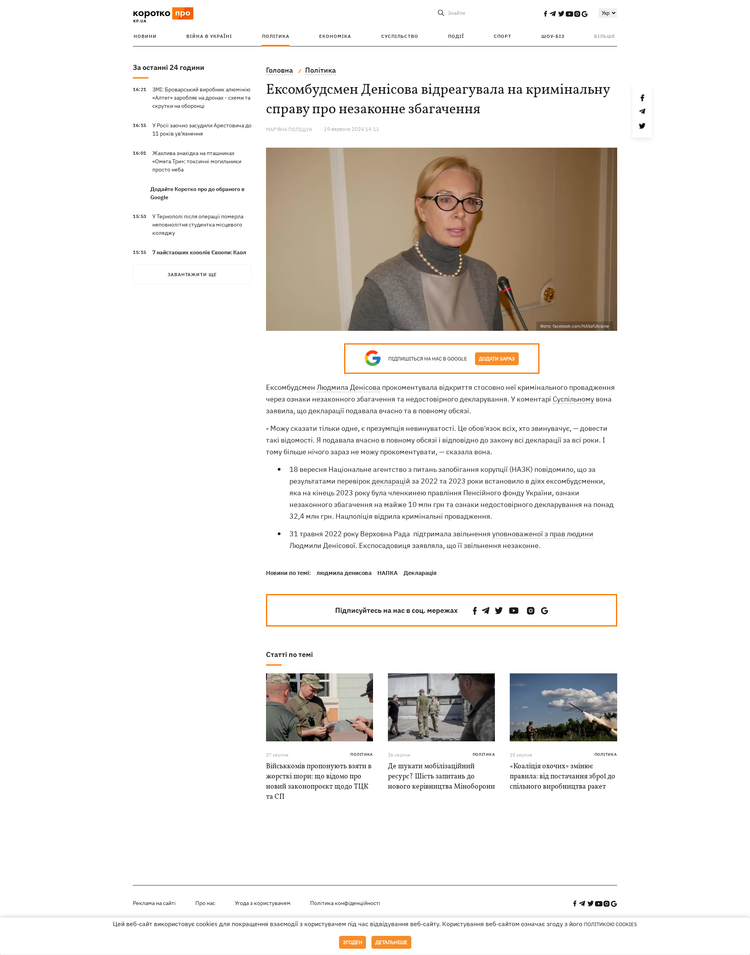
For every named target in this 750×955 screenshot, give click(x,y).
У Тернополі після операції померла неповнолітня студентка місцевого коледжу (197, 224)
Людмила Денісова (348, 387)
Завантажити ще (192, 274)
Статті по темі (289, 654)
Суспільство (399, 36)
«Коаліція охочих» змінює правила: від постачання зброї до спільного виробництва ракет (562, 777)
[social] (545, 14)
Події (456, 36)
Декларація (420, 573)
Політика (275, 36)
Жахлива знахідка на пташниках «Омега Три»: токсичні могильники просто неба (196, 161)
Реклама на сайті (154, 903)
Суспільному (573, 398)
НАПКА (387, 573)
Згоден (352, 942)
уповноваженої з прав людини (542, 533)
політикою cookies (610, 924)
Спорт (502, 36)
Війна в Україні (209, 36)
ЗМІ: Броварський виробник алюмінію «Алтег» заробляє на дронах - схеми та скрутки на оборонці (201, 97)
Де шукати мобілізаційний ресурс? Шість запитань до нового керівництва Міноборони (441, 777)
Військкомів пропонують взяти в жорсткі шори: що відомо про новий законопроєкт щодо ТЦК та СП (318, 782)
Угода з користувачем (263, 903)
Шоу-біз (552, 36)
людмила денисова (343, 573)
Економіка (335, 36)
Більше (604, 36)
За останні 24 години (168, 67)
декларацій (391, 481)
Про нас (205, 903)
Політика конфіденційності (345, 903)
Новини (145, 36)
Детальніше (391, 942)
